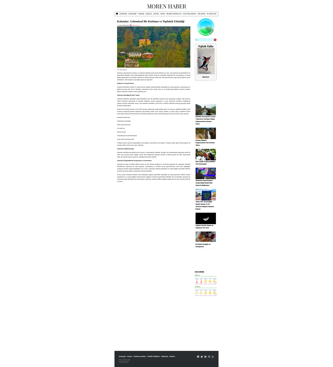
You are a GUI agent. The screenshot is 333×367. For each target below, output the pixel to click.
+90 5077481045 (123, 362)
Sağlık (149, 14)
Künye (129, 356)
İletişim (172, 356)
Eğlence (202, 14)
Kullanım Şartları (139, 356)
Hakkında (164, 356)
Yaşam (141, 14)
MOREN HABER (166, 6)
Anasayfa (122, 356)
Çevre (156, 14)
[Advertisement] (153, 196)
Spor (162, 14)
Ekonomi (132, 14)
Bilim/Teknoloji (174, 14)
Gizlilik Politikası (153, 356)
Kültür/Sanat (189, 14)
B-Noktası (211, 14)
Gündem (123, 14)
